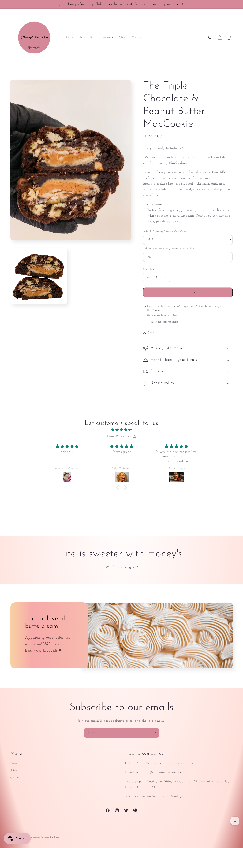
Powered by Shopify (52, 837)
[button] (107, 37)
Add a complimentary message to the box (169, 248)
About (14, 770)
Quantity (149, 269)
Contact (15, 777)
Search (14, 763)
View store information (162, 321)
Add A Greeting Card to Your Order (165, 231)
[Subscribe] (154, 733)
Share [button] (151, 332)
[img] (121, 430)
